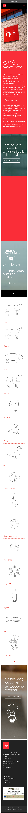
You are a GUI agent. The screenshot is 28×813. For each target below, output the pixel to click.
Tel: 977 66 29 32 (7, 759)
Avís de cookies (8, 809)
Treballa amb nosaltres (9, 783)
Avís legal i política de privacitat (13, 807)
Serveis (5, 774)
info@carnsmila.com (8, 767)
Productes (6, 772)
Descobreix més (11, 100)
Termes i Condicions (17, 809)
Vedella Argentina (10, 536)
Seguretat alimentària (9, 778)
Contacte (6, 780)
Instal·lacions (7, 776)
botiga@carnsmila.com (8, 763)
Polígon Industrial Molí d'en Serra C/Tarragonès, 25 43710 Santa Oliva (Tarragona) (11, 754)
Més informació (10, 160)
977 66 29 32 (14, 1)
